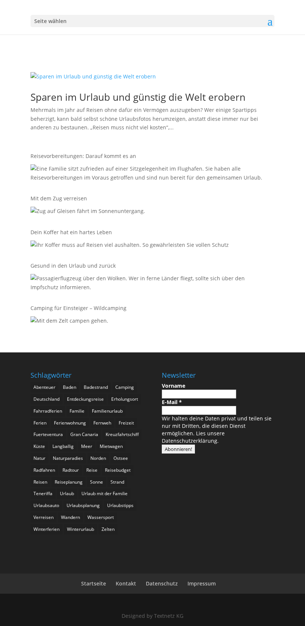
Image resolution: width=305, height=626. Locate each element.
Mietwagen (111, 446)
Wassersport (100, 517)
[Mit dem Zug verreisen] (87, 212)
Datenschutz (162, 583)
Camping (124, 387)
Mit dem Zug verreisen (58, 198)
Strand (117, 482)
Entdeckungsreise (85, 399)
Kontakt (126, 583)
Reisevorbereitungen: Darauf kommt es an (83, 155)
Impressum (201, 583)
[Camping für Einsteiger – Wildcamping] (69, 322)
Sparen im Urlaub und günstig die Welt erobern (137, 97)
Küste (39, 446)
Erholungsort (124, 399)
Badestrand (96, 387)
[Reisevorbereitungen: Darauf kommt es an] (150, 174)
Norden (98, 458)
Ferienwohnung (70, 423)
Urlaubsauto (46, 505)
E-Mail (172, 402)
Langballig (63, 446)
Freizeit (126, 423)
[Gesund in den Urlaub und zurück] (150, 284)
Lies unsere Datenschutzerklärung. (193, 437)
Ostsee (120, 458)
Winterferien (46, 529)
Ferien (39, 423)
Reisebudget (118, 470)
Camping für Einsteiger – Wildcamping (78, 308)
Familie (77, 411)
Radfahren (44, 470)
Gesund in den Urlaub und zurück (73, 265)
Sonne (96, 482)
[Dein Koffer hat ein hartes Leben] (129, 246)
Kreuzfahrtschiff (122, 434)
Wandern (70, 517)
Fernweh (102, 423)
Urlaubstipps (120, 505)
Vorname (173, 385)
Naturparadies (68, 458)
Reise (91, 470)
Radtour (70, 470)
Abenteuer (44, 387)
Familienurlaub (107, 411)
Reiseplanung (69, 482)
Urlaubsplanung (83, 505)
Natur (39, 458)
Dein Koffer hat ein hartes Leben (71, 232)
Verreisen (43, 517)
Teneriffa (42, 493)
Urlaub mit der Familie (104, 493)
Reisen (40, 482)
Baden (69, 387)
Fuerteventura (48, 434)
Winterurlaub (80, 529)
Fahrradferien (47, 411)
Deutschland (46, 399)
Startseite (93, 583)
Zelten (108, 529)
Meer (86, 446)
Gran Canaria (84, 434)
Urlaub (67, 493)
